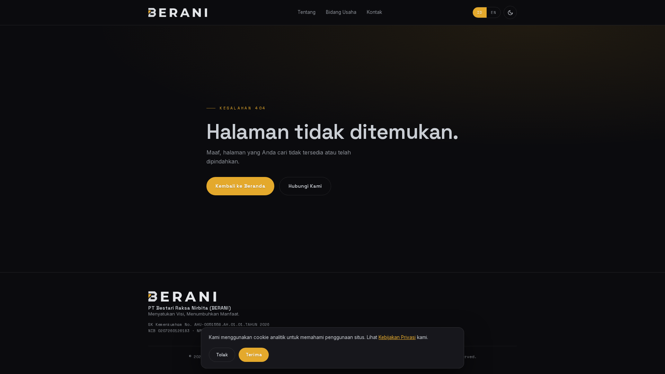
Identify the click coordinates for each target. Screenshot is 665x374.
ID (479, 12)
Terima (254, 355)
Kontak (374, 12)
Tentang (307, 12)
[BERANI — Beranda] (177, 12)
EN (493, 12)
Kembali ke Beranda (240, 186)
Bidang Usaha (341, 12)
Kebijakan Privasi (397, 337)
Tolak (222, 355)
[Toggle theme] (510, 12)
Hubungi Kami (305, 186)
